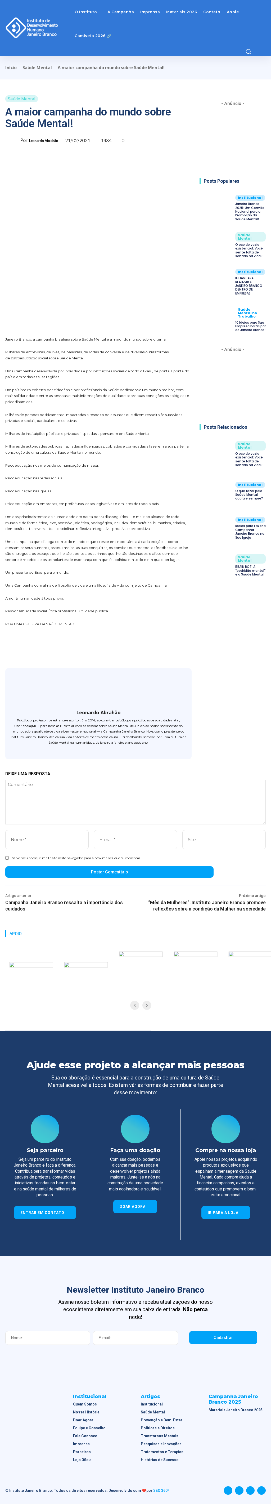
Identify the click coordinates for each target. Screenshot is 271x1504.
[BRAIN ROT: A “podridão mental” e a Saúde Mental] (216, 565)
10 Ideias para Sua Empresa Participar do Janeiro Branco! (250, 326)
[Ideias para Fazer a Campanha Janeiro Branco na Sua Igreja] (216, 528)
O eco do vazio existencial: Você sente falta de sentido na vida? (249, 250)
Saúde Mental (37, 67)
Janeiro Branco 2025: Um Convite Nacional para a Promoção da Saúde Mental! (249, 211)
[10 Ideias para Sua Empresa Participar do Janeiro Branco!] (216, 319)
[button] (248, 51)
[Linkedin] (250, 1490)
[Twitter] (63, 323)
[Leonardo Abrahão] (12, 140)
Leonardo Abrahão (43, 140)
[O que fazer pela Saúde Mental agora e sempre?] (216, 491)
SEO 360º (161, 1490)
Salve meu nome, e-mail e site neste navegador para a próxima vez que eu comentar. (76, 858)
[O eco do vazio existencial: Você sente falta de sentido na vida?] (216, 245)
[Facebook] (51, 323)
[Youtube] (261, 1490)
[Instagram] (99, 750)
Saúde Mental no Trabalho (247, 313)
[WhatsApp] (87, 323)
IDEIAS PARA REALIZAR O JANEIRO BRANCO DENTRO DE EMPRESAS (248, 286)
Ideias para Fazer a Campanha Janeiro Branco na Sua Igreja (250, 531)
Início (11, 67)
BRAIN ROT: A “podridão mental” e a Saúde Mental (250, 570)
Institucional (250, 197)
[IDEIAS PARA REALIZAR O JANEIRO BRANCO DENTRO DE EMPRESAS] (216, 282)
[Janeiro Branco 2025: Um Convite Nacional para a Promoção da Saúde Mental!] (216, 208)
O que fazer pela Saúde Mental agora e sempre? (249, 495)
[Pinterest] (75, 323)
